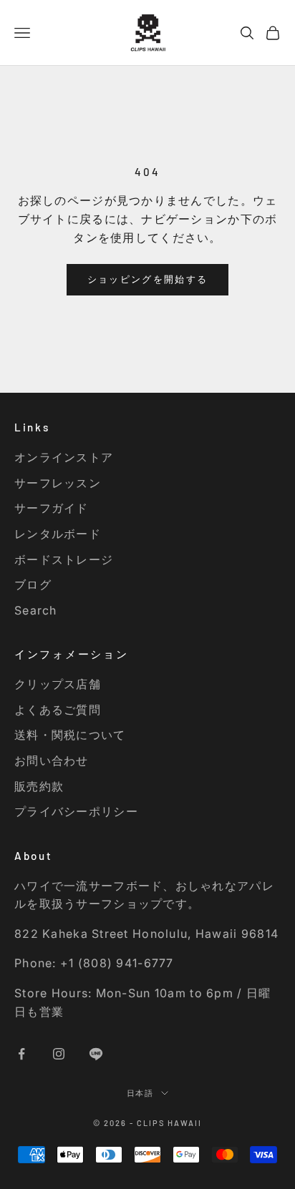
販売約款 (39, 786)
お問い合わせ (51, 760)
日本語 (141, 1092)
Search (35, 610)
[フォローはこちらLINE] (96, 1054)
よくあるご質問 (57, 710)
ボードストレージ (63, 559)
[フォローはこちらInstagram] (59, 1054)
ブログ (33, 584)
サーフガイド (51, 508)
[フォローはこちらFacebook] (21, 1054)
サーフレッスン (57, 483)
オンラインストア (63, 457)
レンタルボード (57, 534)
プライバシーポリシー (76, 811)
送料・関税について (70, 735)
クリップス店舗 (57, 684)
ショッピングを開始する (147, 279)
